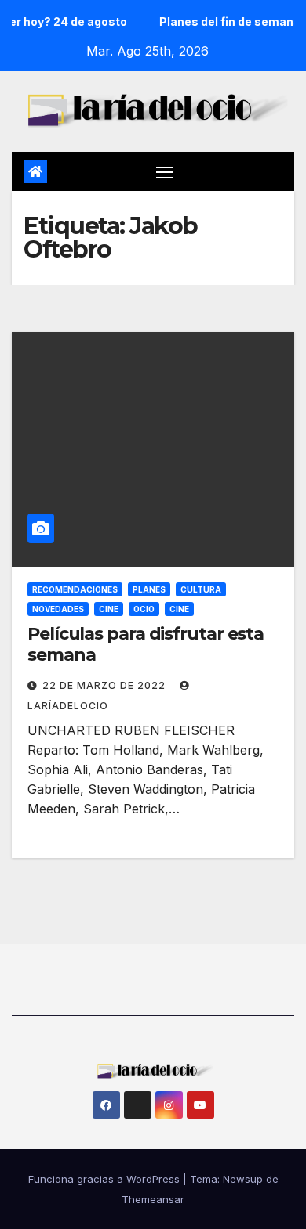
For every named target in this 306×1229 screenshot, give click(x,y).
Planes (149, 589)
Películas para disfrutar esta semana (145, 644)
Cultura (200, 589)
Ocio (144, 609)
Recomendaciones (75, 589)
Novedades (58, 609)
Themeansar (153, 1199)
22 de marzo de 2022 (105, 685)
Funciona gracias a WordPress (105, 1179)
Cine (108, 609)
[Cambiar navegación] (165, 171)
